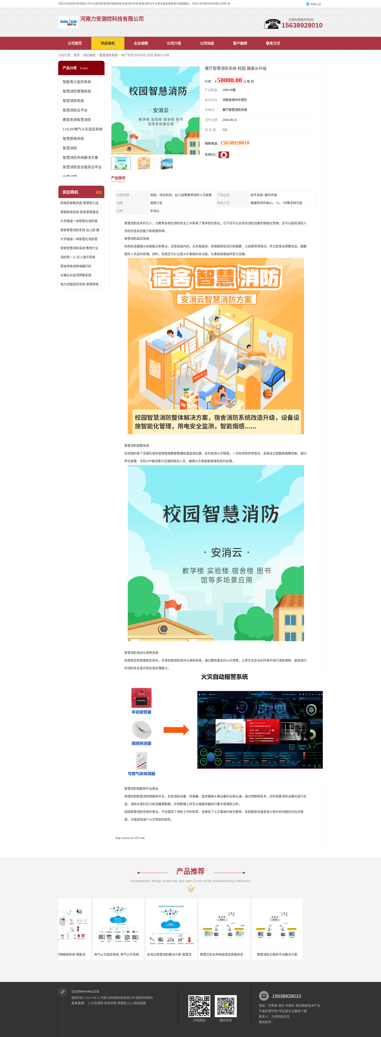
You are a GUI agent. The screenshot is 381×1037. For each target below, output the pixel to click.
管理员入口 (125, 1003)
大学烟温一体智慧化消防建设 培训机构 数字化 (81, 239)
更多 (99, 192)
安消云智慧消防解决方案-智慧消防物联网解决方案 (144, 954)
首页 (77, 55)
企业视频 (141, 43)
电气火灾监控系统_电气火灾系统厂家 (83, 954)
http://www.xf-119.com (130, 838)
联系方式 (273, 43)
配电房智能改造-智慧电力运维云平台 (81, 203)
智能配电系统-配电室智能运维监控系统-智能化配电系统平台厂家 (81, 212)
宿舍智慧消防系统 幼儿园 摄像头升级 (81, 230)
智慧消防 (70, 148)
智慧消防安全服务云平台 (82, 167)
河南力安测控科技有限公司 (118, 997)
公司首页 (75, 43)
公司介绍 (174, 43)
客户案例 (240, 43)
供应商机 (108, 43)
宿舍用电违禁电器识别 (75, 266)
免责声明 (110, 1003)
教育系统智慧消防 (77, 120)
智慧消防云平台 (75, 110)
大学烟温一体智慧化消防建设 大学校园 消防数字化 (81, 221)
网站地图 (140, 1003)
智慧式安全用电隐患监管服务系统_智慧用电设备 (196, 954)
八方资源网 (95, 1003)
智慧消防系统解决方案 (80, 157)
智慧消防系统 (108, 55)
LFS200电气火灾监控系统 (83, 129)
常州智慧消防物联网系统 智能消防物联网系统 (300, 954)
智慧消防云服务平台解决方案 (240, 954)
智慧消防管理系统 (77, 91)
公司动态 (207, 43)
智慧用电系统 (73, 139)
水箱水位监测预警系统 (75, 275)
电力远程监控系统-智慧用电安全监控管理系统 (81, 284)
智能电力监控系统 (77, 82)
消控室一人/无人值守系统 (77, 257)
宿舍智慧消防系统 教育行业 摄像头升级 (81, 248)
